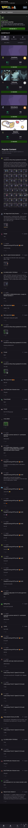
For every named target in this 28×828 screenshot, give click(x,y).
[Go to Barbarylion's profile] (2, 792)
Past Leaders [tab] (14, 39)
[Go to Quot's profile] (2, 400)
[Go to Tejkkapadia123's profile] (2, 341)
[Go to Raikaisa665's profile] (2, 353)
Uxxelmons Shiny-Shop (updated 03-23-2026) (15, 159)
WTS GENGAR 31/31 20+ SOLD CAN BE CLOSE (15, 782)
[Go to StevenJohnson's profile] (2, 648)
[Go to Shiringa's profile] (2, 293)
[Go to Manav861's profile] (2, 460)
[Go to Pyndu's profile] (2, 433)
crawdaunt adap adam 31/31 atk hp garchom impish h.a (15, 593)
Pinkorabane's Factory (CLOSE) (11, 717)
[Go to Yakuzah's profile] (2, 315)
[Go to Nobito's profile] (2, 446)
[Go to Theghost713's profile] (2, 636)
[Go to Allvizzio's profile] (2, 390)
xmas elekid (7, 418)
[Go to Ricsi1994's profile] (2, 781)
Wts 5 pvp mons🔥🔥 (9, 305)
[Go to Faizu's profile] (2, 604)
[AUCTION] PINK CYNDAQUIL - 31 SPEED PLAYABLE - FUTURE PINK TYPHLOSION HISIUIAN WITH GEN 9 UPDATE (14, 449)
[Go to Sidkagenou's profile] (2, 409)
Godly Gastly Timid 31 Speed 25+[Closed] (14, 672)
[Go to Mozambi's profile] (2, 419)
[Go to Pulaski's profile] (2, 234)
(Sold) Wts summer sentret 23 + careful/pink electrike (15, 435)
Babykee (15, 132)
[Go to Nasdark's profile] (2, 706)
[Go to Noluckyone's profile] (3, 107)
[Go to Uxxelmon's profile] (3, 58)
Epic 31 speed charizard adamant (12, 255)
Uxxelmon (14, 57)
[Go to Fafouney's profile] (3, 82)
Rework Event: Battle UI (9, 792)
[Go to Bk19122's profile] (2, 694)
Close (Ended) (7, 399)
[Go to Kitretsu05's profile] (2, 473)
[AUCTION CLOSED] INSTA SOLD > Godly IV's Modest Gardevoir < (15, 295)
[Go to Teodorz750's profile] (2, 771)
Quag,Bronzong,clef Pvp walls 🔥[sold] (13, 245)
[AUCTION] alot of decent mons (12, 389)
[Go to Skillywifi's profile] (2, 740)
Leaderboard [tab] (5, 39)
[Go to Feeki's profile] (2, 244)
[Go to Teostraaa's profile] (2, 273)
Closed (5, 233)
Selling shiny (7, 603)
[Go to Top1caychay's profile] (2, 591)
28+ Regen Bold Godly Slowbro (11, 213)
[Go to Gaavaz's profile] (2, 306)
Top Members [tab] (23, 39)
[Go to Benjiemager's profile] (2, 380)
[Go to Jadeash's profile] (2, 614)
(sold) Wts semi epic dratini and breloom (14, 661)
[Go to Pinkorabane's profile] (2, 717)
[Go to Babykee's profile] (3, 132)
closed (5, 626)
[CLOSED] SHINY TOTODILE (10, 272)
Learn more (2, 2)
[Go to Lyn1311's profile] (2, 255)
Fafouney (14, 82)
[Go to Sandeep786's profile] (2, 660)
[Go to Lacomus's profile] (2, 627)
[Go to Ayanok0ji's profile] (2, 487)
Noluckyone (14, 107)
